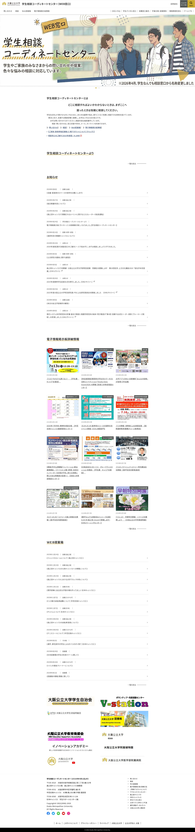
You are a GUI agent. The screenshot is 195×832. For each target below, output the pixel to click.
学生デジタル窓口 (136, 800)
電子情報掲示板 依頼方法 (138, 787)
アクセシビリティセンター (138, 792)
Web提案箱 (75, 127)
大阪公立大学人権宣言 (137, 808)
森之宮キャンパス (135, 795)
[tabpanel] (97, 50)
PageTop (190, 821)
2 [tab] (99, 87)
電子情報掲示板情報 (93, 127)
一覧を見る (132, 163)
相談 (64, 127)
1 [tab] (95, 87)
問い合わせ (53, 127)
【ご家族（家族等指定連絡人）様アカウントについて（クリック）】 (71, 131)
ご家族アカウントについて (138, 789)
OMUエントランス (135, 797)
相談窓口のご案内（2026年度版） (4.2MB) (64, 135)
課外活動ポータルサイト (138, 805)
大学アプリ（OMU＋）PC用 (138, 803)
